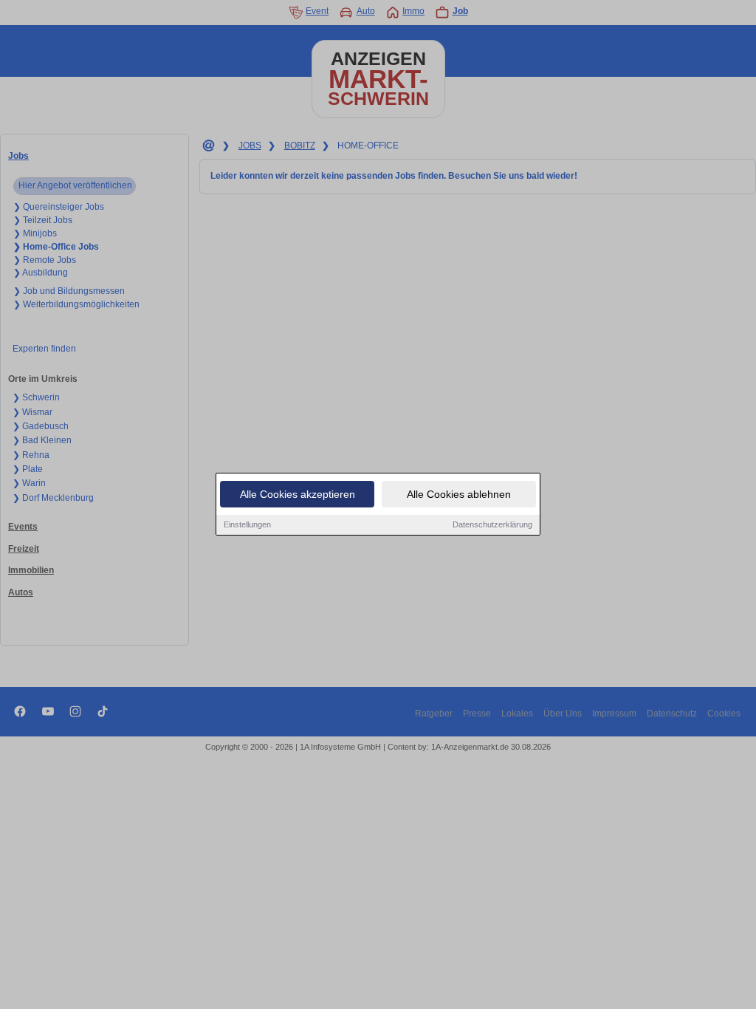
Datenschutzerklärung (492, 524)
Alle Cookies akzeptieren (297, 494)
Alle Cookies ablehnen (459, 494)
